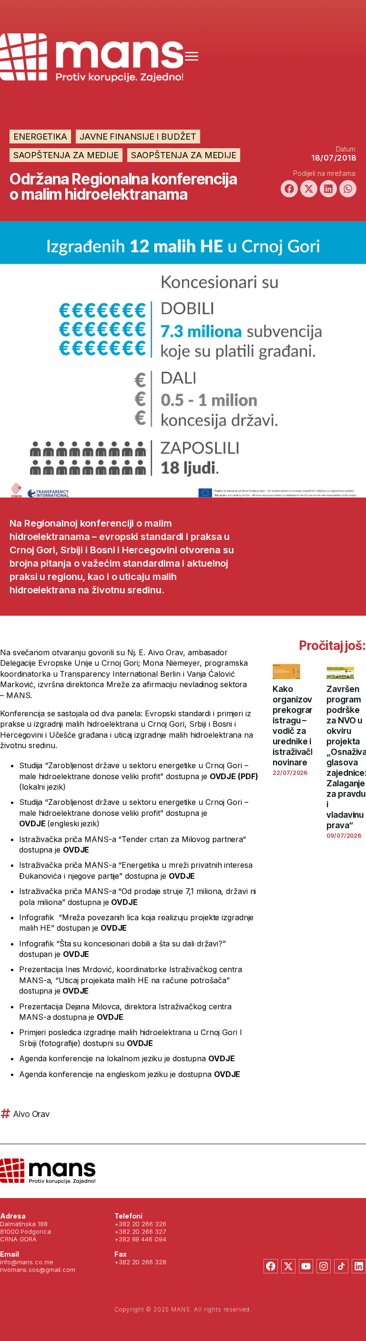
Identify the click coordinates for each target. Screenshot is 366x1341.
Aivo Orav (31, 1114)
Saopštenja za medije (66, 155)
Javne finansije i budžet (138, 137)
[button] (289, 188)
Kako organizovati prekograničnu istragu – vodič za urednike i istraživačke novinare (301, 725)
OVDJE (32, 823)
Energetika (40, 137)
